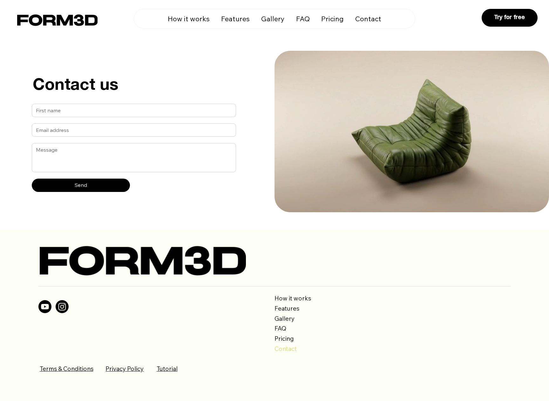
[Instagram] (62, 306)
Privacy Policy (124, 368)
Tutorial (167, 368)
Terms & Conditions (66, 368)
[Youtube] (44, 306)
